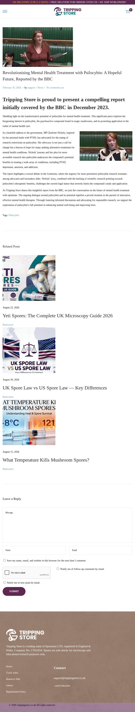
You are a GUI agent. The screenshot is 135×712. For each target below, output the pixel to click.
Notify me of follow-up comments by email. (82, 569)
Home (9, 666)
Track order (12, 672)
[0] (128, 11)
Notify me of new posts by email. (23, 582)
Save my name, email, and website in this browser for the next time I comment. (46, 560)
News (40, 87)
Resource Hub (13, 679)
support (31, 87)
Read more (8, 324)
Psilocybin (14, 215)
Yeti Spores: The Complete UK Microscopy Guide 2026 (58, 315)
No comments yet (55, 87)
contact (9, 685)
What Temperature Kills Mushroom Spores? (46, 460)
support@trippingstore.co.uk (69, 678)
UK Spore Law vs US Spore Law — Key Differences (55, 387)
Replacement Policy (16, 691)
